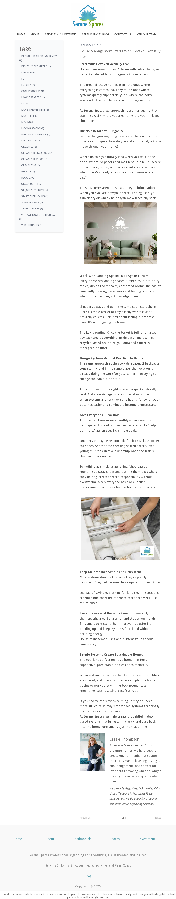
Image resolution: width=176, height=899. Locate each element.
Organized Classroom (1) (37, 153)
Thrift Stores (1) (32, 208)
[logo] (88, 16)
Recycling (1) (29, 177)
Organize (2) (29, 146)
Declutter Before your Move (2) (38, 58)
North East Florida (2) (35, 134)
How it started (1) (33, 97)
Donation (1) (29, 72)
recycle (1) (28, 171)
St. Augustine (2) (31, 184)
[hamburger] (11, 5)
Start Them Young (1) (34, 196)
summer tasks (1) (32, 202)
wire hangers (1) (31, 225)
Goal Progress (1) (32, 91)
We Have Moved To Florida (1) (37, 216)
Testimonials (82, 839)
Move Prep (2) (29, 115)
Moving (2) (27, 122)
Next (158, 817)
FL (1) (24, 78)
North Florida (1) (32, 140)
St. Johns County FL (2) (35, 190)
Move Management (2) (35, 109)
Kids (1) (25, 103)
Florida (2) (28, 85)
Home (17, 839)
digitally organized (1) (36, 66)
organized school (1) (34, 159)
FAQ (88, 876)
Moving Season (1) (32, 128)
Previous (85, 817)
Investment (147, 839)
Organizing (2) (30, 165)
